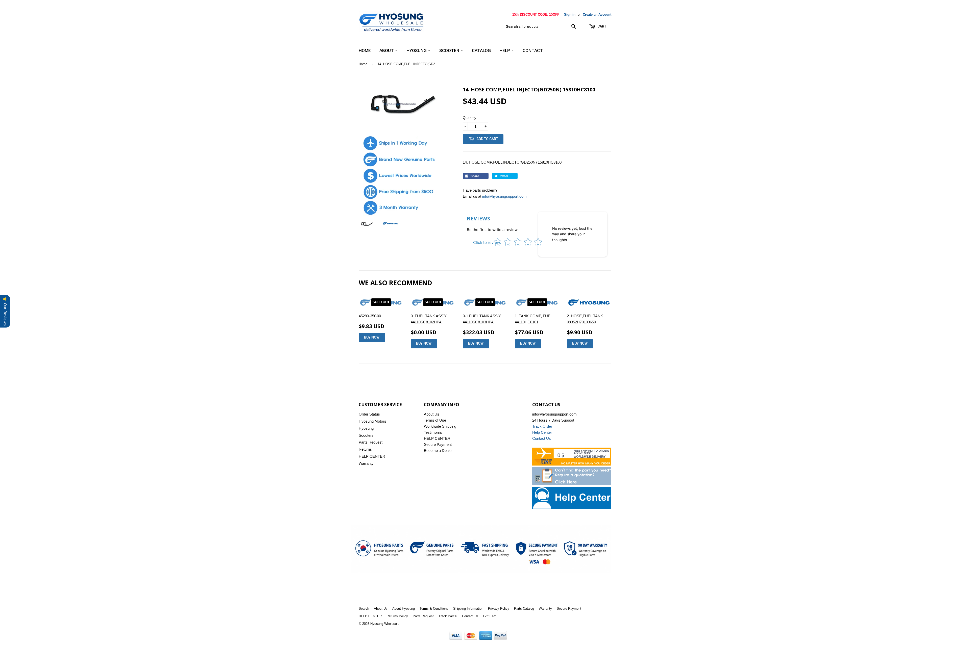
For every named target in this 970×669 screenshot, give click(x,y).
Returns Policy (397, 616)
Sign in (569, 14)
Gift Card (489, 616)
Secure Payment (438, 444)
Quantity (469, 118)
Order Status (369, 414)
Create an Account (597, 14)
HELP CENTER (372, 456)
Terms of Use (435, 420)
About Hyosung (403, 608)
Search (364, 608)
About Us (431, 414)
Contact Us (470, 616)
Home (365, 50)
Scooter (449, 50)
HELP (505, 50)
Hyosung (417, 50)
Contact (533, 50)
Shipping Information (468, 608)
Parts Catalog (524, 608)
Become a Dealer (438, 450)
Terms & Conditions (434, 608)
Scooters (366, 435)
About (387, 50)
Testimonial (433, 432)
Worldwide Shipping (440, 426)
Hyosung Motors (372, 421)
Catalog (481, 50)
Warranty (366, 463)
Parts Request (370, 442)
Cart (601, 26)
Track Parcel (448, 616)
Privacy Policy (498, 608)
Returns (365, 449)
